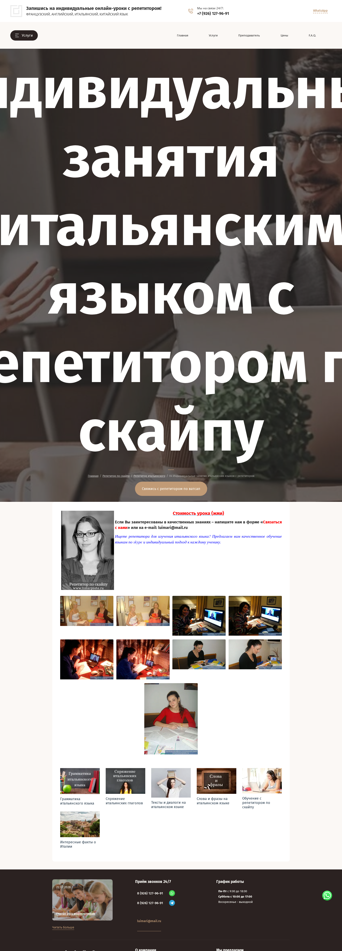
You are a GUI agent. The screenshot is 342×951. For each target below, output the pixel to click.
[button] (24, 35)
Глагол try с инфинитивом (75, 914)
